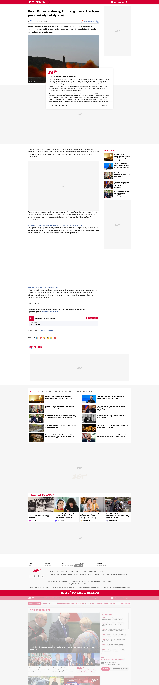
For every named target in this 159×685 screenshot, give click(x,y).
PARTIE (64, 560)
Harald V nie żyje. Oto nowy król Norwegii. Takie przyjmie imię (122, 174)
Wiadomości (41, 2)
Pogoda (80, 2)
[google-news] (42, 576)
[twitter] (34, 576)
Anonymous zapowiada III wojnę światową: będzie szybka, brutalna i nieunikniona (55, 225)
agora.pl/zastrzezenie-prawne (123, 587)
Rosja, (41, 330)
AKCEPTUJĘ (105, 105)
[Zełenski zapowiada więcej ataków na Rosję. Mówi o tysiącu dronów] (108, 167)
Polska (54, 2)
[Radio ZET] (31, 2)
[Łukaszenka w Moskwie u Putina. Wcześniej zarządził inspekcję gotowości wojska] (108, 194)
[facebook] (31, 576)
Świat (60, 2)
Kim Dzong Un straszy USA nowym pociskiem (43, 288)
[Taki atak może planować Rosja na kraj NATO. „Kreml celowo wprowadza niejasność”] (108, 185)
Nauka (86, 2)
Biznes (74, 2)
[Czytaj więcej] (36, 399)
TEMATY (30, 560)
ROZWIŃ (79, 565)
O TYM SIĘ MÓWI (84, 560)
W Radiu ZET (49, 560)
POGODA (99, 560)
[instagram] (38, 576)
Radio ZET (30, 7)
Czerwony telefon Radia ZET (50, 312)
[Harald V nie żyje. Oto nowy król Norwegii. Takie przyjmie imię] (108, 176)
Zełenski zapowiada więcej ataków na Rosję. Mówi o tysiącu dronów (121, 165)
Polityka (67, 2)
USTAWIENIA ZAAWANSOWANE (59, 105)
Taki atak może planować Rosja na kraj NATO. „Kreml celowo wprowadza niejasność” (111, 408)
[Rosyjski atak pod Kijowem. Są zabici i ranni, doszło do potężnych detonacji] (108, 157)
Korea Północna (48, 330)
